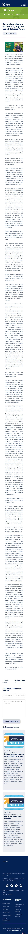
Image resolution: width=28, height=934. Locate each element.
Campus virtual (6, 903)
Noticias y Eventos (14, 14)
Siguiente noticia (20, 680)
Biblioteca (5, 909)
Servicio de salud (7, 915)
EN (24, 933)
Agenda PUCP (6, 912)
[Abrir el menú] (24, 4)
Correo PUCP (6, 906)
